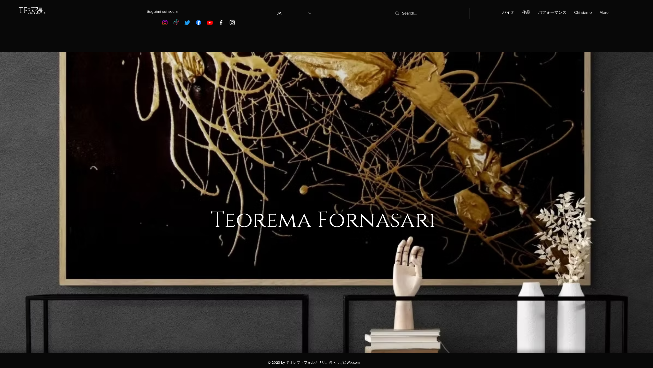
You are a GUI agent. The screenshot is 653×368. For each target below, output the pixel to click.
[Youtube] (209, 22)
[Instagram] (164, 22)
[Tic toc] (176, 22)
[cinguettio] (187, 22)
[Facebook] (198, 22)
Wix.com (353, 362)
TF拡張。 (34, 11)
